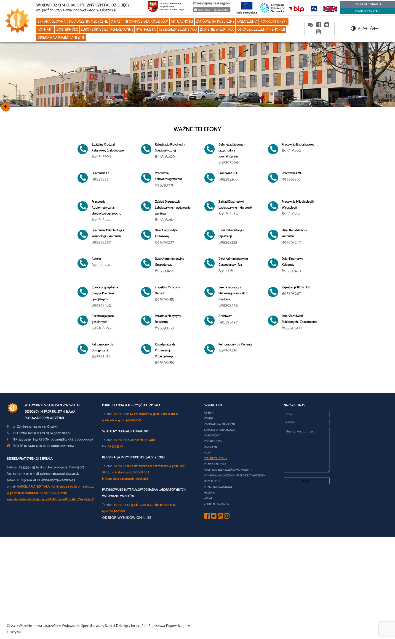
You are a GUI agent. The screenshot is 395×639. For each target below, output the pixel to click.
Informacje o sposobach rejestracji (125, 479)
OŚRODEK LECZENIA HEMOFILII (261, 29)
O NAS (115, 21)
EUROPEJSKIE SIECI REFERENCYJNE (107, 29)
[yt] (220, 517)
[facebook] (318, 25)
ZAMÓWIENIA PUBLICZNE (215, 21)
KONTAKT (45, 29)
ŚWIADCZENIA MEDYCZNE (88, 21)
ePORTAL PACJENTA (367, 11)
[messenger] (310, 25)
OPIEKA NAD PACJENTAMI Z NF (61, 37)
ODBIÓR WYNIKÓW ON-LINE (127, 518)
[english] (330, 8)
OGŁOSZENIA (247, 21)
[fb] (207, 517)
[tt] (213, 517)
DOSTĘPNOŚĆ (67, 29)
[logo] (16, 21)
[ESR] (272, 8)
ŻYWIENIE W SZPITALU (217, 29)
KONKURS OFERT (273, 21)
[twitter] (326, 25)
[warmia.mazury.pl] (166, 7)
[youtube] (221, 11)
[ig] (227, 517)
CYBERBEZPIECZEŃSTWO (178, 29)
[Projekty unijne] (246, 8)
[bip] (296, 8)
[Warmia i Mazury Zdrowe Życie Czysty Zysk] (202, 11)
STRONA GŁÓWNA (51, 21)
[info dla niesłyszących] (314, 8)
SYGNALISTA (146, 29)
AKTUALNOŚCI (182, 21)
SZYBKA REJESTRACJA (367, 4)
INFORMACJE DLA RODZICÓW (145, 21)
